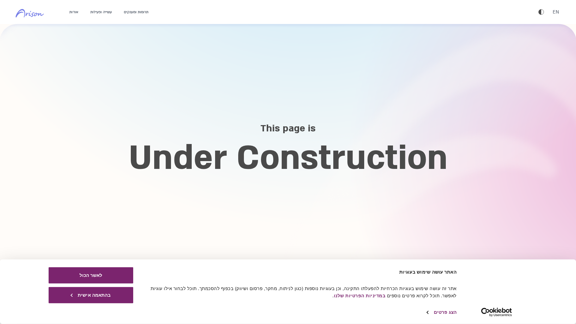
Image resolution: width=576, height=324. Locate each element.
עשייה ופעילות (101, 12)
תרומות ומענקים (136, 12)
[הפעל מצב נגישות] (541, 12)
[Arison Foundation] (33, 12)
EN (556, 12)
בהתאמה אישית (94, 294)
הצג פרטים (445, 312)
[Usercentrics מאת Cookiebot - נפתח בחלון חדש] (496, 312)
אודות (73, 12)
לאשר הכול (91, 275)
